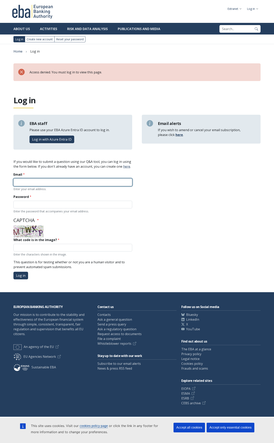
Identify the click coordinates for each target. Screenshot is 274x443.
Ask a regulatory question (116, 329)
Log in (251, 9)
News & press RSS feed (114, 368)
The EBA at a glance (196, 349)
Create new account (40, 39)
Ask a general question (114, 319)
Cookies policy (192, 363)
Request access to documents (119, 334)
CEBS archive (191, 403)
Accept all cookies (189, 427)
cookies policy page (94, 426)
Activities (48, 29)
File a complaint (109, 339)
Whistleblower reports (114, 343)
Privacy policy (191, 354)
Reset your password (70, 39)
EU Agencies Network (39, 356)
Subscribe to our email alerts (119, 363)
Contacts (104, 314)
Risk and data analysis (87, 29)
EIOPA (186, 388)
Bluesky (192, 314)
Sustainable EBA (43, 367)
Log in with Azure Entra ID (52, 139)
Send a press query (111, 324)
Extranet (232, 9)
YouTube (193, 329)
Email (17, 174)
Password (21, 197)
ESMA (185, 393)
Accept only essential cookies (230, 427)
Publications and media (139, 29)
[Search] (256, 29)
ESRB (185, 398)
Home (17, 51)
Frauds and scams (194, 368)
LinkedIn (192, 319)
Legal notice (190, 359)
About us (21, 29)
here (126, 166)
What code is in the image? (35, 240)
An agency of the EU (39, 347)
